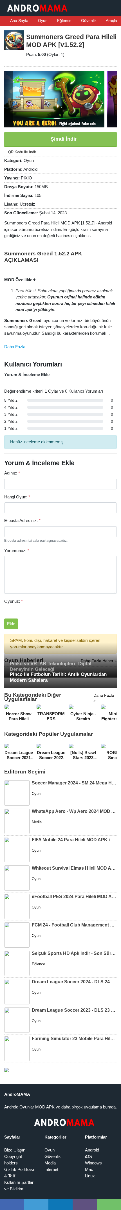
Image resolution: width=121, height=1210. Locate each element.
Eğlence (63, 20)
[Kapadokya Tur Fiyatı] (6, 1069)
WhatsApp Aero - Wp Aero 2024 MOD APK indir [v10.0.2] (74, 811)
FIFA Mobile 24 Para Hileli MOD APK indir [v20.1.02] (74, 839)
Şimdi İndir (63, 139)
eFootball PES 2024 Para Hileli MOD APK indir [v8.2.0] (74, 896)
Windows (93, 1162)
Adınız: (12, 473)
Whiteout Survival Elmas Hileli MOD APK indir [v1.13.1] (74, 868)
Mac (89, 1169)
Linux (90, 1175)
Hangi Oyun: (17, 496)
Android (92, 1150)
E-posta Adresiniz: (22, 520)
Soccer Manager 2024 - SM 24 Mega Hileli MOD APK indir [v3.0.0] (74, 783)
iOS (88, 1156)
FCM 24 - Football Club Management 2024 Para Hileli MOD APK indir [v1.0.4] (74, 925)
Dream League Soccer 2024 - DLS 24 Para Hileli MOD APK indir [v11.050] (74, 981)
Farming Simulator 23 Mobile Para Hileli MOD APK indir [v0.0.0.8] (74, 1038)
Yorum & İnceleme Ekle (27, 374)
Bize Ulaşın (14, 1150)
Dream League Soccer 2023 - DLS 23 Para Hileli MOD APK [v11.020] (74, 1010)
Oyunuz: (13, 601)
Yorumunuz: (16, 550)
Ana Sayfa (18, 20)
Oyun (42, 20)
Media (50, 1162)
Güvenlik (88, 20)
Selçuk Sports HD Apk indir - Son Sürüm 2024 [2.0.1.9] (74, 953)
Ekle (11, 623)
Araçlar (111, 20)
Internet (51, 1169)
